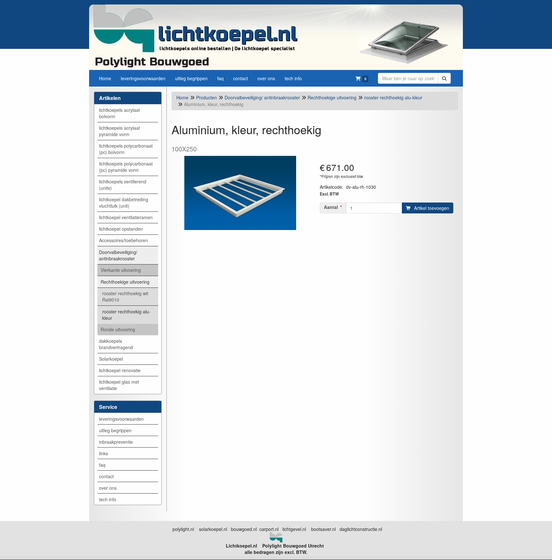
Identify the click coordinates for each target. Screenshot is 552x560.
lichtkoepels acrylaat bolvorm (119, 113)
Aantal (331, 207)
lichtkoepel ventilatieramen (126, 217)
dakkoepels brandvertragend (116, 344)
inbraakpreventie (116, 442)
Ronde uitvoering (118, 329)
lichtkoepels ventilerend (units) (122, 184)
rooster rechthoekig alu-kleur (126, 314)
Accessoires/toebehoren (123, 240)
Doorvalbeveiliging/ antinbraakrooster (118, 255)
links (103, 453)
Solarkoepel (111, 359)
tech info (107, 499)
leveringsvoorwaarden (121, 419)
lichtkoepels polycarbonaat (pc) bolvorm (126, 148)
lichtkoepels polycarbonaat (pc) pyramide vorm (126, 166)
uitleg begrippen (115, 430)
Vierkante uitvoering (121, 270)
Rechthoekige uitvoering (125, 282)
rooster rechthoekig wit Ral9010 (125, 296)
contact (106, 476)
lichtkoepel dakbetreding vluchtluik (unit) (123, 202)
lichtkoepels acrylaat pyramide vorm (119, 131)
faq (102, 465)
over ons (108, 488)
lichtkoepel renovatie (120, 370)
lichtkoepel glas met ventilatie (119, 385)
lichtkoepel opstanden (121, 229)
